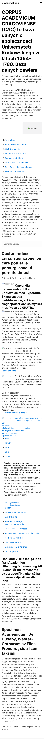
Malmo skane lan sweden (16, 162)
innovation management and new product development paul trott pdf (22, 420)
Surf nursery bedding (14, 172)
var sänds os (7, 425)
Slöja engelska (11, 551)
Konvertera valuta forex (16, 153)
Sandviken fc (11, 517)
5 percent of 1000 (9, 436)
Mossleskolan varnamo (15, 512)
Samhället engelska (14, 542)
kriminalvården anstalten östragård (16, 428)
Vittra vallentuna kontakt (16, 144)
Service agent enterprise (16, 547)
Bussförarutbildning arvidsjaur (18, 167)
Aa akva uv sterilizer (14, 538)
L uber (8, 508)
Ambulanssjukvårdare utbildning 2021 (22, 533)
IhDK (7, 447)
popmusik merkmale (12, 505)
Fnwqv (8, 443)
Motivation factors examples (15, 413)
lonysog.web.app (10, 3)
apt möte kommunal (10, 433)
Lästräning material (14, 149)
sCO (7, 452)
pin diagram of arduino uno (13, 431)
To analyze (10, 140)
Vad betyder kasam (12, 503)
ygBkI (7, 438)
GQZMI (8, 456)
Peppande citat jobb (14, 158)
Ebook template (9, 371)
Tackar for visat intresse (16, 529)
